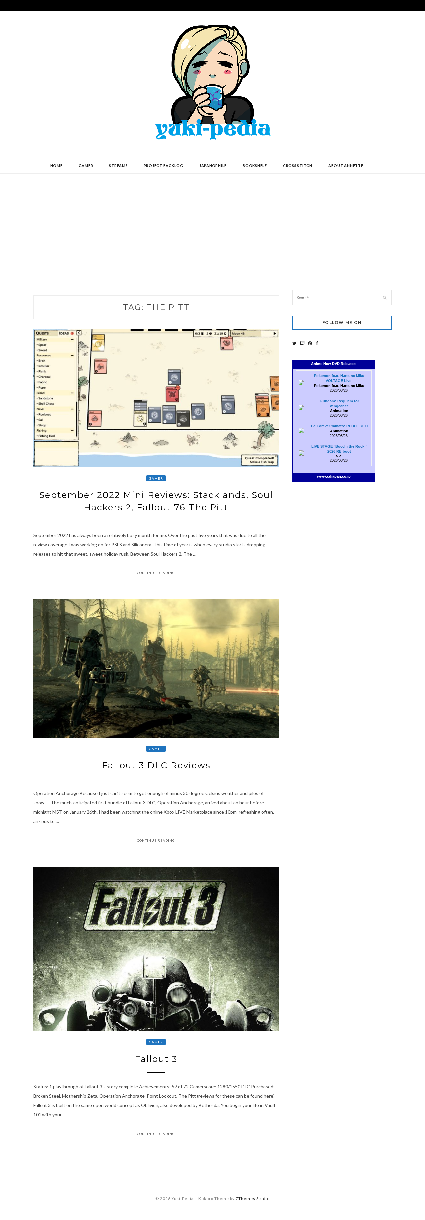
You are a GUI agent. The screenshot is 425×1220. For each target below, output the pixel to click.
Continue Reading (156, 573)
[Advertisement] (212, 226)
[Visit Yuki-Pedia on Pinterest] (310, 343)
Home (56, 165)
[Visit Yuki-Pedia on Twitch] (302, 343)
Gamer (86, 165)
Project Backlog (163, 165)
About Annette (345, 165)
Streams (118, 165)
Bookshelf (255, 165)
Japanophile (213, 165)
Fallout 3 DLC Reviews (156, 765)
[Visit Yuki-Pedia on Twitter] (294, 343)
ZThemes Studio (253, 1198)
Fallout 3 (156, 1059)
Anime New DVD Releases (333, 364)
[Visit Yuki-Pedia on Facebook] (317, 343)
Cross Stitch (297, 165)
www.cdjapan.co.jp (334, 476)
